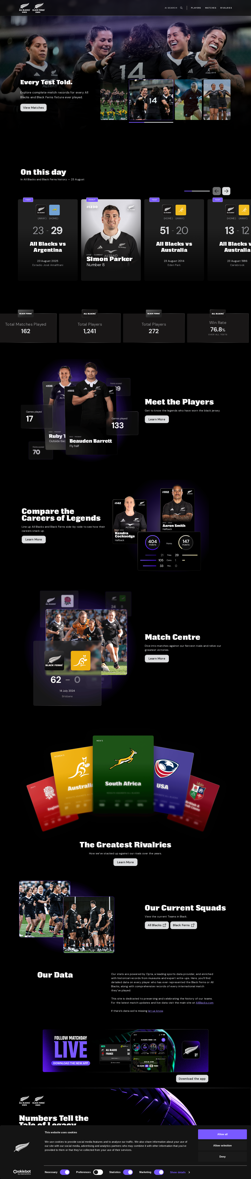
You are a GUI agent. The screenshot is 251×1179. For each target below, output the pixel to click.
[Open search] (181, 8)
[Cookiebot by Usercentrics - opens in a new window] (22, 1172)
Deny (222, 1156)
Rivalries (226, 7)
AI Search (171, 7)
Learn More (125, 862)
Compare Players (35, 114)
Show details (178, 1172)
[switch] (98, 1172)
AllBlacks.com (204, 1002)
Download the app (192, 1079)
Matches (210, 7)
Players (196, 7)
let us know (155, 1011)
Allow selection (222, 1145)
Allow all (222, 1134)
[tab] (114, 99)
